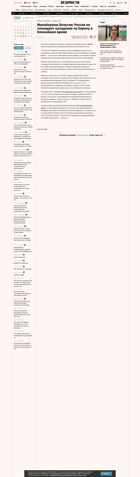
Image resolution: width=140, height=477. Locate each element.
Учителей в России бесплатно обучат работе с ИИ (23, 71)
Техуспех (118, 10)
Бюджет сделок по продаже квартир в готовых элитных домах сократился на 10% (23, 154)
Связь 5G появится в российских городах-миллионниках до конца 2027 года (22, 313)
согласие (57, 473)
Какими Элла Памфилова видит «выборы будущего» (23, 91)
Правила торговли (27, 10)
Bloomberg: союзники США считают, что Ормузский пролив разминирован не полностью (23, 283)
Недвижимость (85, 6)
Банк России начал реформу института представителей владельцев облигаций (21, 208)
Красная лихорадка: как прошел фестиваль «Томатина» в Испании (22, 303)
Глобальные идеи (25, 6)
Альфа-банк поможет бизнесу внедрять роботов (23, 118)
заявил (90, 44)
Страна (80, 10)
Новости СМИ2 (42, 129)
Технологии (69, 6)
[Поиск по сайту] (114, 3)
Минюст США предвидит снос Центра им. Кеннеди (22, 239)
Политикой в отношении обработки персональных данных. (68, 475)
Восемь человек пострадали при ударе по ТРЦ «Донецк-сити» (22, 293)
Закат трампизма (19, 257)
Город (49, 10)
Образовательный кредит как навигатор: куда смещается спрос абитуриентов (22, 165)
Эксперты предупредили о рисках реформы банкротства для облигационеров (23, 220)
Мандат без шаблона (21, 263)
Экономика (43, 6)
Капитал (73, 10)
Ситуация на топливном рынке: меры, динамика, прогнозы (104, 16)
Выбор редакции (42, 16)
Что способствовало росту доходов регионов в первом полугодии (23, 127)
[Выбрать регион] (110, 3)
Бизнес (35, 6)
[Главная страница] (70, 2)
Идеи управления (40, 10)
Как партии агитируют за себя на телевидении (22, 63)
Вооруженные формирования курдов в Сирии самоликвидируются (23, 249)
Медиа (77, 6)
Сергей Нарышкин (85, 105)
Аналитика (66, 10)
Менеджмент (112, 6)
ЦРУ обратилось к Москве (22, 269)
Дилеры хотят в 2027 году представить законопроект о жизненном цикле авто (23, 81)
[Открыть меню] (126, 3)
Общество (103, 6)
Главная (40, 21)
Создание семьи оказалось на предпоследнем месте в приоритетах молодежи (23, 100)
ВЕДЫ (17, 10)
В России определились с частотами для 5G (22, 55)
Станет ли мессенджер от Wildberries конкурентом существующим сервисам (22, 136)
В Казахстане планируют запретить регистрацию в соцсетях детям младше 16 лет (22, 346)
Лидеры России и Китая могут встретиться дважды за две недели (23, 230)
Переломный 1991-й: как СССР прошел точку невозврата (67, 16)
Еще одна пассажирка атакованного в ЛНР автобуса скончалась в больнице (21, 325)
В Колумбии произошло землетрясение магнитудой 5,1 (23, 335)
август (28, 18)
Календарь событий (17, 17)
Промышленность (90, 10)
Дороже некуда (19, 275)
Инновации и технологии (105, 10)
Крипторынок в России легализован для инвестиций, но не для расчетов (21, 187)
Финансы (51, 6)
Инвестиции (60, 6)
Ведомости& (57, 10)
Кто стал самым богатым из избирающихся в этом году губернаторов (23, 109)
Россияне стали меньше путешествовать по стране (23, 145)
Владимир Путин (71, 92)
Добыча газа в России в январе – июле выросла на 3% (23, 198)
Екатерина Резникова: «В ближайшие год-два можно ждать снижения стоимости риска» (23, 176)
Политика (95, 6)
